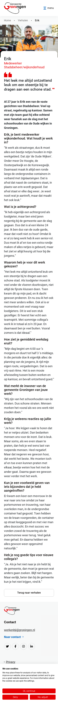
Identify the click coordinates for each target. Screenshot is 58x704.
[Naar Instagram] (23, 646)
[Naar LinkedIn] (31, 646)
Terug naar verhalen (29, 592)
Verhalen (23, 20)
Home (7, 20)
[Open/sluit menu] (49, 8)
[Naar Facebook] (15, 646)
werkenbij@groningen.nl (19, 630)
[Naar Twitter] (7, 646)
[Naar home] (11, 611)
